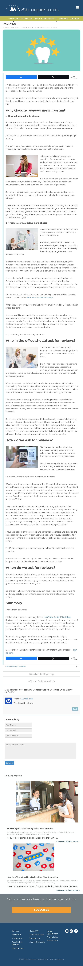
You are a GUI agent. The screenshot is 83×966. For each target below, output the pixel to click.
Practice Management (23, 883)
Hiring (66, 832)
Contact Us (34, 931)
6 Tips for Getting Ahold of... (41, 681)
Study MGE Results (37, 942)
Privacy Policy (52, 937)
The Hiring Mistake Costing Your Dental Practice (30, 828)
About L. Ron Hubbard (17, 943)
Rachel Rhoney (14, 881)
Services (15, 931)
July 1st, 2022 (27, 699)
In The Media (17, 938)
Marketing (74, 881)
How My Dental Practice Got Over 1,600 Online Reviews (38, 22)
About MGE (16, 935)
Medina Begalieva (15, 832)
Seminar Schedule (37, 935)
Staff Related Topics (32, 834)
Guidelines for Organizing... (41, 674)
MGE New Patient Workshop (39, 297)
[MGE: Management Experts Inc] (32, 8)
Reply (75, 709)
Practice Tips (35, 938)
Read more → (74, 842)
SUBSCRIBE (41, 909)
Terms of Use (52, 940)
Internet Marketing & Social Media (45, 27)
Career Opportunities (52, 932)
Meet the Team (18, 948)
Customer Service (58, 832)
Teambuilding (44, 834)
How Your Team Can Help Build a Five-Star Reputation (32, 877)
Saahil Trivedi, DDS (11, 27)
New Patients (11, 883)
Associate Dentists (44, 832)
